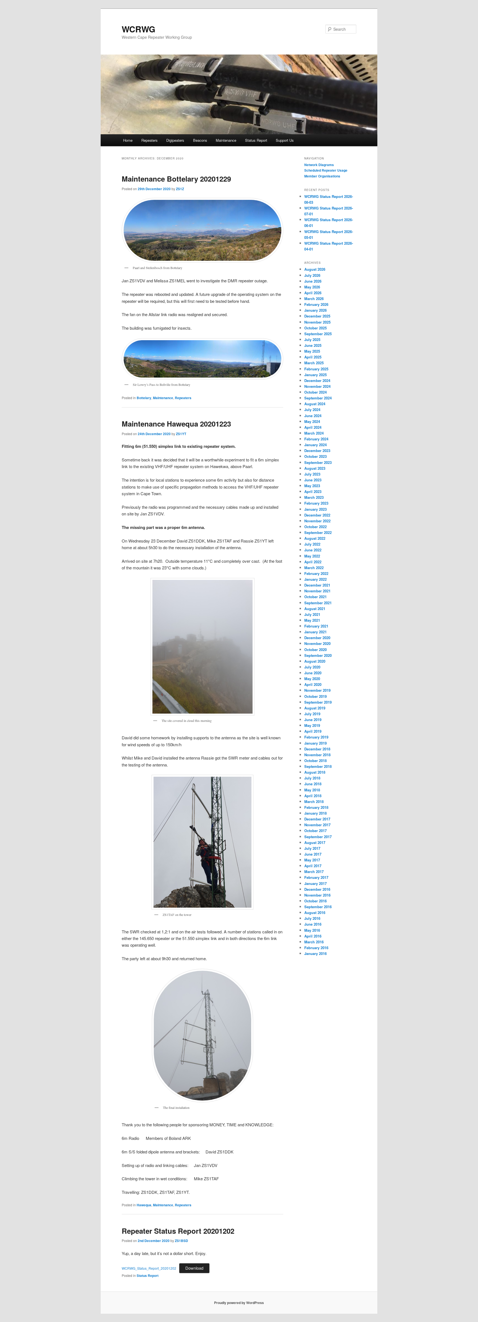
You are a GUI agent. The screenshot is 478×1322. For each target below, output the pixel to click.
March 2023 (314, 497)
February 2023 (316, 503)
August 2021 (314, 608)
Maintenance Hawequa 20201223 (176, 424)
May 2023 (312, 485)
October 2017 (315, 830)
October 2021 (315, 596)
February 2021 (316, 626)
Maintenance (226, 140)
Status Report (256, 140)
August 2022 (314, 538)
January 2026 (315, 310)
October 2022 (315, 526)
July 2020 (312, 667)
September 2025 (318, 333)
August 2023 (314, 468)
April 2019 (312, 731)
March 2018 (314, 801)
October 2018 (315, 760)
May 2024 (312, 421)
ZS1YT (181, 433)
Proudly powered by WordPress (239, 1302)
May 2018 (312, 789)
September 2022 (318, 532)
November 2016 (317, 895)
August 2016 (314, 912)
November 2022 (317, 520)
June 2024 (312, 415)
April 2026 (312, 292)
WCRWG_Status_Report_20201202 (149, 1268)
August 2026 (314, 269)
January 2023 (315, 509)
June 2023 (312, 479)
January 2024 (315, 444)
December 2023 (317, 450)
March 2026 (314, 298)
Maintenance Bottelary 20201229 (176, 179)
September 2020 (318, 655)
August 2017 (314, 842)
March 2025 (314, 362)
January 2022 (315, 579)
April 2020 (312, 684)
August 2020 (314, 661)
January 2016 (315, 953)
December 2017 (317, 819)
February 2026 (316, 304)
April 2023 (312, 491)
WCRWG (138, 29)
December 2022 (317, 515)
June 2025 (312, 345)
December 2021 (317, 585)
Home (128, 140)
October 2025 (315, 327)
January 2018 (315, 813)
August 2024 (314, 403)
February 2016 (316, 947)
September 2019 (318, 702)
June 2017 (312, 854)
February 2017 (316, 877)
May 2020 (312, 678)
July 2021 (312, 614)
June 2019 (312, 719)
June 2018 (312, 783)
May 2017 (312, 860)
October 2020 (315, 649)
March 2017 (314, 871)
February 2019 (316, 737)
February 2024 (316, 438)
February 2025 (316, 368)
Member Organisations (322, 176)
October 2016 (315, 900)
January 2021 (315, 631)
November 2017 (317, 824)
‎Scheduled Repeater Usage (325, 170)
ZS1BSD (181, 1240)
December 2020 (317, 637)
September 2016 (318, 906)
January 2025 (315, 374)
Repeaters (149, 140)
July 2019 (312, 713)
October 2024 (315, 392)
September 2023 (318, 462)
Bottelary (144, 397)
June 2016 (312, 924)
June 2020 (312, 672)
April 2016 (312, 936)
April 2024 (312, 427)
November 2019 (317, 690)
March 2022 (314, 567)
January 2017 (315, 883)
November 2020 (317, 643)
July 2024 (312, 409)
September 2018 (318, 766)
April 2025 (312, 357)
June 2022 (312, 549)
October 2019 (315, 696)
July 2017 (312, 848)
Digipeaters (175, 140)
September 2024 (318, 398)
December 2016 (317, 889)
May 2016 (312, 930)
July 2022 (312, 544)
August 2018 (314, 772)
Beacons (200, 140)
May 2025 (312, 351)
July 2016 (312, 918)
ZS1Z (180, 188)
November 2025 (317, 322)
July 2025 (312, 339)
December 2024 (317, 380)
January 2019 (315, 743)
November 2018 (317, 754)
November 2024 (317, 386)
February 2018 (316, 807)
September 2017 (318, 836)
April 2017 (312, 865)
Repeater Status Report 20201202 (178, 1231)
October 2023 (315, 456)
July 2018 (312, 778)
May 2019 (312, 725)
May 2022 (312, 556)
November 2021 (317, 590)
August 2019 (314, 708)
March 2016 (314, 941)
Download (194, 1268)
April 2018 (312, 795)
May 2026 (312, 287)
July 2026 (312, 275)
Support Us (285, 140)
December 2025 (317, 316)
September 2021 (318, 602)
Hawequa (144, 1204)
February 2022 (316, 573)
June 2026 (312, 281)
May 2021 (312, 620)
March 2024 (314, 433)
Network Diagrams (319, 164)
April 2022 (312, 561)
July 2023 (312, 474)
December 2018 (317, 749)
